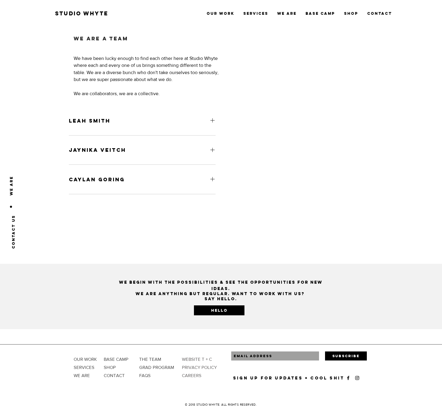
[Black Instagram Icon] (357, 378)
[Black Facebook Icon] (348, 378)
